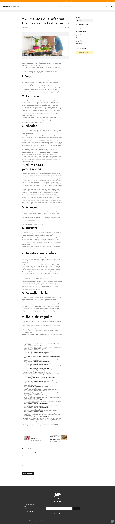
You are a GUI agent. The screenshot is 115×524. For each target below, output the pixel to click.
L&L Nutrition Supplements (34, 520)
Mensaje (23, 455)
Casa (23, 11)
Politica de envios (29, 508)
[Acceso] (104, 6)
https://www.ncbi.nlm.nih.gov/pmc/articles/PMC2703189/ (36, 416)
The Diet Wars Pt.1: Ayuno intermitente (82, 42)
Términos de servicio (29, 511)
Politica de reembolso (29, 506)
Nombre (23, 465)
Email (47, 465)
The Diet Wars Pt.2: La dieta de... (83, 37)
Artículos (26, 11)
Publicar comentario (28, 473)
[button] (48, 6)
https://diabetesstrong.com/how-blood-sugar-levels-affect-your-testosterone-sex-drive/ (42, 357)
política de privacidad (29, 504)
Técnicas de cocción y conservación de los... (81, 31)
